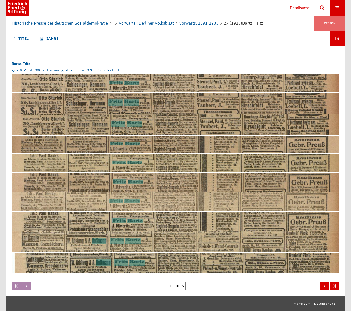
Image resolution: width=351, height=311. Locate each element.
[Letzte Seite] (334, 286)
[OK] (322, 8)
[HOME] (17, 8)
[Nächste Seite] (324, 286)
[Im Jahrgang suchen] (337, 38)
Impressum (302, 303)
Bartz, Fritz (21, 63)
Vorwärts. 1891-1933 (198, 23)
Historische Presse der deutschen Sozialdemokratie (60, 23)
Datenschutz (324, 303)
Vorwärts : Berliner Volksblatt (146, 23)
